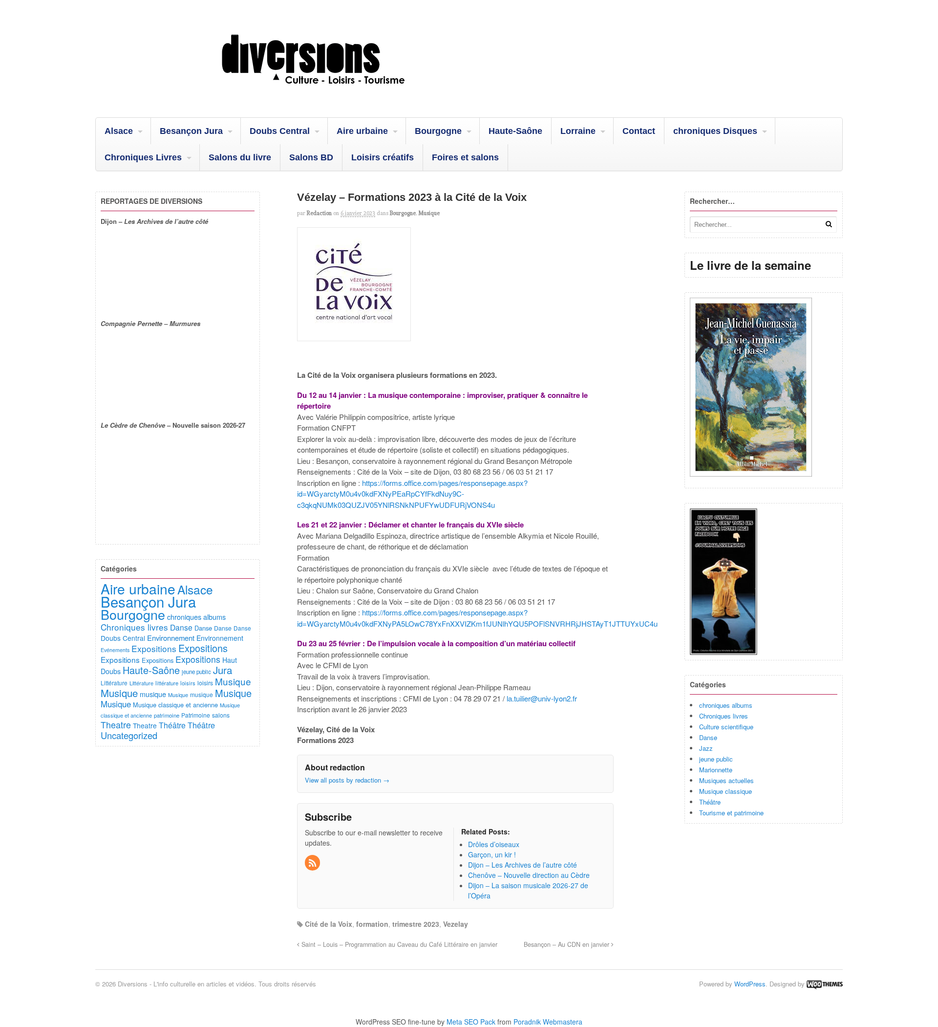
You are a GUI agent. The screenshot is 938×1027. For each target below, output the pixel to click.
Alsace (119, 131)
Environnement (170, 638)
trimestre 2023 (415, 924)
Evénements (115, 650)
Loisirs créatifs (382, 157)
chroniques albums (725, 705)
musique (153, 694)
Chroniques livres (723, 716)
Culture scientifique (726, 726)
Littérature (114, 682)
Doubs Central (280, 131)
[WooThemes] (825, 983)
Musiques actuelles (726, 780)
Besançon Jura (191, 131)
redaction (319, 213)
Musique (429, 213)
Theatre (116, 724)
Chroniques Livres (143, 157)
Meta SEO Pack (471, 1022)
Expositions (153, 648)
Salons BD (311, 157)
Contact (638, 131)
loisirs (187, 683)
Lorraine (578, 131)
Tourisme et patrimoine (731, 812)
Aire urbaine (362, 131)
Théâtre (710, 802)
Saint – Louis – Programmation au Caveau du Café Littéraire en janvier (398, 944)
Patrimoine (195, 715)
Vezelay (455, 924)
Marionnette (715, 769)
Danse (708, 737)
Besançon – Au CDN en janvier (567, 944)
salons (221, 715)
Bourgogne (438, 131)
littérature (166, 683)
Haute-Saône (515, 131)
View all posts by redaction (347, 780)
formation (372, 924)
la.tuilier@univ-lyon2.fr (542, 698)
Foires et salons (465, 157)
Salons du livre (240, 157)
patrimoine (166, 715)
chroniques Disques (715, 131)
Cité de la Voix (328, 924)
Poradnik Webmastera (547, 1022)
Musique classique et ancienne (175, 704)
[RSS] (313, 863)
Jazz (706, 748)
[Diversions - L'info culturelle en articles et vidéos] (339, 92)
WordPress (750, 983)
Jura (222, 669)
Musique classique (725, 791)
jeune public (716, 759)
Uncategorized (129, 735)
